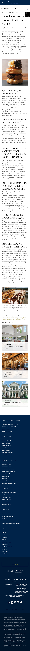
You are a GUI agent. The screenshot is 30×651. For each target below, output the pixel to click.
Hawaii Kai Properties (7, 431)
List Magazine (5, 521)
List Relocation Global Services (9, 492)
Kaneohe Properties (6, 445)
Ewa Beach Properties (7, 441)
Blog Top (4, 532)
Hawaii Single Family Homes (8, 471)
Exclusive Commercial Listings (9, 483)
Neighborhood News (6, 500)
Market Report (5, 544)
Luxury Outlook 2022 (6, 504)
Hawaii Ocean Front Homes (8, 469)
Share (28, 14)
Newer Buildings (5, 476)
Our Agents (4, 549)
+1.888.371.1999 (20, 595)
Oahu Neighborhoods (7, 547)
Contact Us (4, 518)
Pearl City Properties (7, 455)
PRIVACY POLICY (10, 609)
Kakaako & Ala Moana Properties (9, 427)
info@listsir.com (16, 596)
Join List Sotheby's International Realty (11, 523)
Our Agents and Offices (7, 516)
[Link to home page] (15, 3)
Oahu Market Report (6, 502)
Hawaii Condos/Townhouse (8, 474)
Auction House (5, 537)
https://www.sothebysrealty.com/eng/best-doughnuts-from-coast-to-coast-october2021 (14, 319)
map (23, 590)
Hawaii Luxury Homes (7, 467)
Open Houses (5, 478)
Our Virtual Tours (6, 481)
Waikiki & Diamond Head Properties (10, 424)
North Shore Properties (7, 452)
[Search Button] (26, 9)
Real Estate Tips (5, 551)
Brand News (4, 540)
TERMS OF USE (20, 609)
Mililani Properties (6, 450)
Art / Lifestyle (5, 12)
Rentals (3, 495)
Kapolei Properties (6, 448)
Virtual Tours (5, 554)
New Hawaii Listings (6, 464)
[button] (15, 564)
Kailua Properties (6, 443)
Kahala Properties (6, 429)
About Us (4, 514)
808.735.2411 (9, 595)
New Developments (6, 497)
